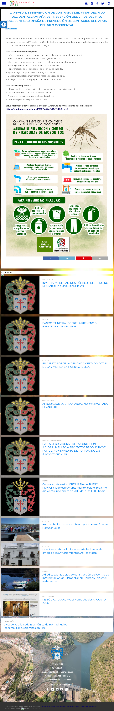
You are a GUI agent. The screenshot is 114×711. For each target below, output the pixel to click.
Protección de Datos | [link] (59, 706)
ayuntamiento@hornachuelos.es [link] (57, 672)
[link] (3, 24)
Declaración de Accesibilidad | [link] (78, 706)
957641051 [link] (57, 668)
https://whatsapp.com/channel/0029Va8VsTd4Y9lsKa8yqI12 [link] (37, 109)
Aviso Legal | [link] (46, 706)
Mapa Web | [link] (93, 706)
